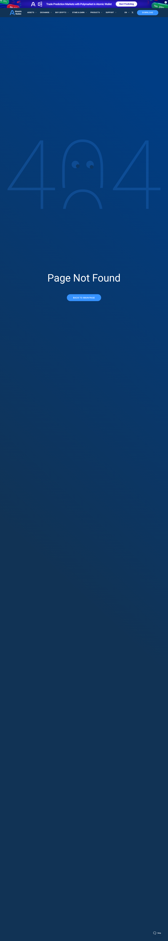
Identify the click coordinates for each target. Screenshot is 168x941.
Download (147, 12)
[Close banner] (166, 2)
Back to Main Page (84, 298)
